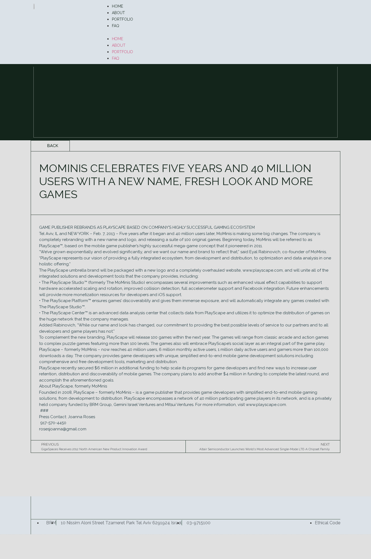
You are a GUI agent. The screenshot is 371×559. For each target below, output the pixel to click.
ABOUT (118, 13)
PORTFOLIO (122, 19)
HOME (117, 6)
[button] (219, 32)
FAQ (115, 26)
